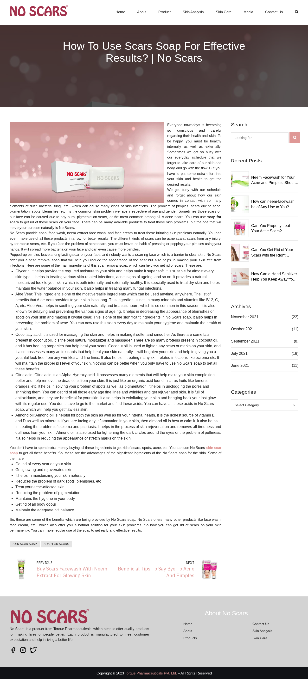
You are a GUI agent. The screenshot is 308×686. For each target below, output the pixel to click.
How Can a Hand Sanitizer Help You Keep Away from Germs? (274, 277)
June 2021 (240, 365)
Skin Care (223, 12)
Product (164, 12)
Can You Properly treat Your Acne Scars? (270, 228)
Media (248, 12)
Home (120, 12)
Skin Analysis (193, 12)
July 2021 (239, 353)
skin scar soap (25, 544)
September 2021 (245, 341)
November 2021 (244, 317)
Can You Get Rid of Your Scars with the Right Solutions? (272, 253)
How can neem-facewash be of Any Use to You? (273, 204)
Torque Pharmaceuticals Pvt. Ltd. (151, 673)
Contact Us (274, 12)
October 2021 (242, 329)
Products (190, 638)
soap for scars (56, 544)
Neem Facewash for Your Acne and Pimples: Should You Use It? (274, 180)
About (141, 12)
